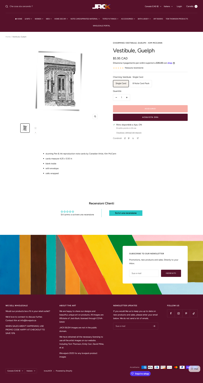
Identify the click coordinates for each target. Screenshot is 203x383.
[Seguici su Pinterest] (186, 313)
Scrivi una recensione (126, 213)
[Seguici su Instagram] (178, 313)
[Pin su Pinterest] (128, 138)
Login (179, 6)
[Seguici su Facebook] (171, 313)
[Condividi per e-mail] (138, 138)
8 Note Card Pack (141, 83)
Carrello (191, 6)
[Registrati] (154, 326)
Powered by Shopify (64, 371)
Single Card (121, 83)
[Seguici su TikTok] (193, 313)
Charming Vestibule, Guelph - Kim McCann (137, 43)
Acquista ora (150, 117)
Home (8, 37)
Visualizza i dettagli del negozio (129, 133)
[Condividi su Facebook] (125, 138)
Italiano (167, 6)
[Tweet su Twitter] (133, 138)
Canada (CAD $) (152, 6)
